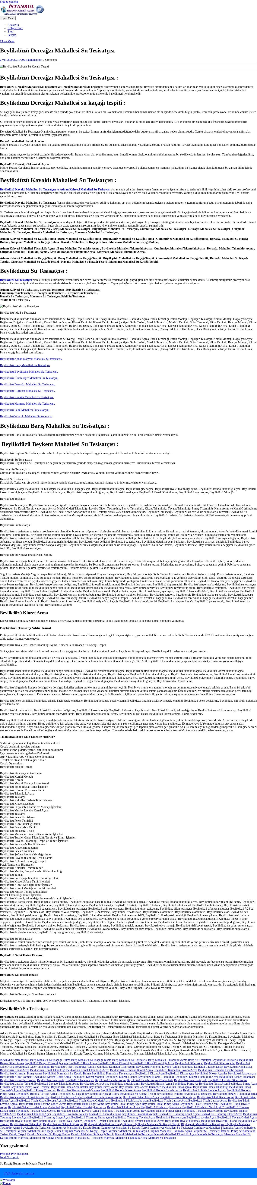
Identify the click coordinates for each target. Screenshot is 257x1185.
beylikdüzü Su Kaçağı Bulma (101, 1093)
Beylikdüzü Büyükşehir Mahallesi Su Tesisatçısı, (29, 371)
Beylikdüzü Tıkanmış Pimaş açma (91, 1117)
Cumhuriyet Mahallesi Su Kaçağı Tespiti (125, 1127)
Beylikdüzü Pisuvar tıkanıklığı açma (78, 1090)
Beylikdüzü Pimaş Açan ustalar (69, 1087)
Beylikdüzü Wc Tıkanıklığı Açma (63, 1124)
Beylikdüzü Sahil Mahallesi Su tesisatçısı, (24, 410)
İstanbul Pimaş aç (231, 1131)
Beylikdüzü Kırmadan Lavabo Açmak (220, 1070)
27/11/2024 (13, 59)
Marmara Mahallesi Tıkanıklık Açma (126, 1137)
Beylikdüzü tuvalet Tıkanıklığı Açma (142, 1120)
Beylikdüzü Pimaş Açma (103, 1087)
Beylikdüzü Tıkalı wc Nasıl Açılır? (203, 1107)
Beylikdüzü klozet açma (242, 1073)
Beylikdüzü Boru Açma (82, 1063)
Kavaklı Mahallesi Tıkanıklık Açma (175, 1134)
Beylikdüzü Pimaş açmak (177, 1087)
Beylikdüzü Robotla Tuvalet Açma (36, 1093)
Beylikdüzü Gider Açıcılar (219, 1063)
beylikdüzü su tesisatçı (170, 1093)
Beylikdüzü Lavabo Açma (110, 1080)
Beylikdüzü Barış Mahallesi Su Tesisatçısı (25, 365)
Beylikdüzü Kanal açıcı (238, 1066)
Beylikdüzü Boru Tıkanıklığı (114, 1063)
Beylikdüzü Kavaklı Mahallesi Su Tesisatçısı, (27, 397)
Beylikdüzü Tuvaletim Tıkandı (219, 1120)
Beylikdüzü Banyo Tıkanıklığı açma (46, 1063)
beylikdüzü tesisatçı (34, 1097)
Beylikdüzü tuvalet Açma (201, 1117)
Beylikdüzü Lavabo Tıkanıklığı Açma (56, 1083)
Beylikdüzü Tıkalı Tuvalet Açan (199, 1103)
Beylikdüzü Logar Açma (94, 1083)
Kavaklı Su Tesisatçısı (210, 1134)
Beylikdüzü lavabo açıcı (79, 1080)
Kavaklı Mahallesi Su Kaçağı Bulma (48, 1134)
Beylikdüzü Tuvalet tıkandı (16, 1120)
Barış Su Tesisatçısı (199, 1059)
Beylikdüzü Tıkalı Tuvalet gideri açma (83, 1107)
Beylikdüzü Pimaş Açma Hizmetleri (140, 1087)
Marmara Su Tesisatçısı (162, 1137)
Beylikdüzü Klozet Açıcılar (211, 1073)
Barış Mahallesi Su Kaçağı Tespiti (91, 1059)
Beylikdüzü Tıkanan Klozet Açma (36, 1110)
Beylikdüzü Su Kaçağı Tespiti (138, 1093)
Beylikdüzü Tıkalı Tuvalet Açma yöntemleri (34, 1107)
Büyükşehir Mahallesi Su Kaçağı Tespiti (156, 1124)
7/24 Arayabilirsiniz (19, 1173)
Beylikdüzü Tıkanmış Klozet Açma (221, 1114)
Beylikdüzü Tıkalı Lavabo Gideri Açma (42, 1103)
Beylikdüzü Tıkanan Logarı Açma (120, 1110)
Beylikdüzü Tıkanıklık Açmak (140, 1114)
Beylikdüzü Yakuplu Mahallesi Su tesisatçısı (26, 416)
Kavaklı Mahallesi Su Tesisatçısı (134, 1134)
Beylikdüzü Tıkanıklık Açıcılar (70, 1114)
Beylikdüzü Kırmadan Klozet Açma (131, 1070)
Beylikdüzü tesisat (11, 1097)
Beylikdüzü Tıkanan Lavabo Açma (78, 1110)
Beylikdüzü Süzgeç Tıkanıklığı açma (235, 1093)
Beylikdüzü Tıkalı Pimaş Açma (160, 1103)
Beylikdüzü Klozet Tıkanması (237, 1076)
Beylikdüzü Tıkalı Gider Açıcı (141, 1097)
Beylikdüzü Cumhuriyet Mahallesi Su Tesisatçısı (29, 378)
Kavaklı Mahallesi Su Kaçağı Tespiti (92, 1134)
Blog (10, 31)
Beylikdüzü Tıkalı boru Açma (64, 1097)
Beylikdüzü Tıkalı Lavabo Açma (207, 1100)
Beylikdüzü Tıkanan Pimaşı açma (161, 1110)
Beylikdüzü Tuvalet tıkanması (182, 1120)
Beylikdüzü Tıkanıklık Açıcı (34, 1114)
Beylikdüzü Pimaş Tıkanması (38, 1090)
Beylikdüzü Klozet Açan (150, 1073)
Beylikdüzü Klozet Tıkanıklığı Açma (196, 1076)
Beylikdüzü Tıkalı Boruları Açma (102, 1097)
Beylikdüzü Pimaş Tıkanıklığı (210, 1087)
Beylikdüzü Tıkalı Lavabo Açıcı (168, 1100)
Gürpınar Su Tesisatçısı (206, 1131)
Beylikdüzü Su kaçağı (71, 1093)
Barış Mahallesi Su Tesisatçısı (129, 1059)
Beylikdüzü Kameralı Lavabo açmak (201, 1066)
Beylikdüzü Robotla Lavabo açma (162, 1090)
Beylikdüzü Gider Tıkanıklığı (32, 1066)
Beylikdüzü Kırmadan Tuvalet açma (113, 1073)
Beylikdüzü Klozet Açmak (16, 1076)
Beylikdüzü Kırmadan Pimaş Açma (21, 1073)
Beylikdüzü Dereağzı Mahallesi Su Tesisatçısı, (27, 384)
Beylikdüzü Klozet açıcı (179, 1073)
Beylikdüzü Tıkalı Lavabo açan (130, 1100)
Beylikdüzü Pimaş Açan (213, 1083)
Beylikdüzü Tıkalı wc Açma (124, 1107)
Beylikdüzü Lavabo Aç (51, 1080)
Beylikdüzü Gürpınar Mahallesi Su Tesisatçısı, (27, 390)
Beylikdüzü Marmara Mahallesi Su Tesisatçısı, (27, 403)
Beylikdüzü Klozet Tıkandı (121, 1076)
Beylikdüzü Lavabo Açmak (190, 1080)
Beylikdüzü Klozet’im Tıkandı (18, 1080)
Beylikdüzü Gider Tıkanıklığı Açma (72, 1066)
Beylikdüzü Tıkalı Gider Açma (178, 1097)
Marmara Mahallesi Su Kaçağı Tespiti (40, 1137)
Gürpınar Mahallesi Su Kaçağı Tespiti (84, 1131)
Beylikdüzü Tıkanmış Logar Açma (50, 1117)
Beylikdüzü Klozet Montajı (87, 1076)
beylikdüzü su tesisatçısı (198, 1093)
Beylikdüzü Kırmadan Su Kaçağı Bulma (67, 1073)
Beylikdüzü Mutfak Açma (156, 1083)
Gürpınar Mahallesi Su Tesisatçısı (128, 1131)
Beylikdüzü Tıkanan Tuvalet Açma (202, 1110)
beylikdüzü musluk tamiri (125, 1083)
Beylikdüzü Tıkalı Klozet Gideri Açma (87, 1100)
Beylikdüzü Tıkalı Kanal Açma (215, 1097)
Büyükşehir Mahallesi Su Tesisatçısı (202, 1124)
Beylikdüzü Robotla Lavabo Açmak (204, 1090)
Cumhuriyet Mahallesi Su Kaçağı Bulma (76, 1127)
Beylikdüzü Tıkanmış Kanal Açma (179, 1114)
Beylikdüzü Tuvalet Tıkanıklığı (101, 1120)
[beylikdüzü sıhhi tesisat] (14, 1059)
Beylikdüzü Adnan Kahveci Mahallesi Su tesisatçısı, (31, 358)
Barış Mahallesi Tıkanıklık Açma (167, 1059)
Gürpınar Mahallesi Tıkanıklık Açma (170, 1131)
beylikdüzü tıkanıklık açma (105, 1114)
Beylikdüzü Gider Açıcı (189, 1063)
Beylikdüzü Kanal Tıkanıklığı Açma (87, 1070)
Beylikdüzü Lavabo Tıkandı (16, 1083)
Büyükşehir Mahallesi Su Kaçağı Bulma (108, 1124)
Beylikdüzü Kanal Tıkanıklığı (47, 1070)
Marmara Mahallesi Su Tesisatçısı (83, 1137)
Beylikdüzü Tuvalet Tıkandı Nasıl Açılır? (57, 1120)
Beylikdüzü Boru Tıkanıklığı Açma (153, 1063)
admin (34, 59)
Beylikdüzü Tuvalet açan (171, 1117)
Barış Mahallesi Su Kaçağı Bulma (50, 1059)
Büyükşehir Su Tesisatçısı (36, 1127)
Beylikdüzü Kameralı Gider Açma (114, 1066)
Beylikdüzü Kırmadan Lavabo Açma (175, 1070)
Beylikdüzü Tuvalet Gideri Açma (237, 1117)
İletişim (12, 34)
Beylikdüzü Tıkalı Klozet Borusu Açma (40, 1100)
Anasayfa (13, 24)
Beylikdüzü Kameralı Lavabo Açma (157, 1066)
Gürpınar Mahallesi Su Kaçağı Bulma (39, 1131)
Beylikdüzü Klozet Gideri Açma (51, 1076)
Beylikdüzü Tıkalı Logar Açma (85, 1103)
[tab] (8, 18)
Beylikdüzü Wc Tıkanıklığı (26, 1124)
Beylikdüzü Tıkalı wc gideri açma (161, 1107)
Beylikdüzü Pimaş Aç (185, 1083)
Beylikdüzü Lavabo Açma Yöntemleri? (150, 1080)
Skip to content (9, 1)
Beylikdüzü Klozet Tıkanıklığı (156, 1076)
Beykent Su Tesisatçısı (225, 1059)
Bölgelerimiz (15, 28)
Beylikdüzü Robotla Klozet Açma (121, 1090)
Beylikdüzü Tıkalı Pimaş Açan (123, 1103)
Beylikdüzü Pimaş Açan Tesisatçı (30, 1087)
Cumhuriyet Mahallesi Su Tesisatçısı (171, 1127)
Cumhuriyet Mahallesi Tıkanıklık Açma (217, 1127)
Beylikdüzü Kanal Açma (14, 1070)
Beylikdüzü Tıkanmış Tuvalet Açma (134, 1117)
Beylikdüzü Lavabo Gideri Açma (227, 1080)
